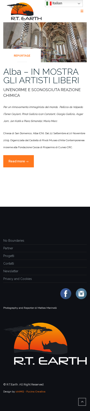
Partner (8, 248)
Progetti (8, 256)
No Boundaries (13, 240)
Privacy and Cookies (17, 279)
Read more (21, 163)
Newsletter (10, 271)
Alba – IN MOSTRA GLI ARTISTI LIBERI (41, 75)
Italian (57, 3)
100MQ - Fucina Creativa (30, 391)
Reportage (22, 55)
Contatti (8, 263)
